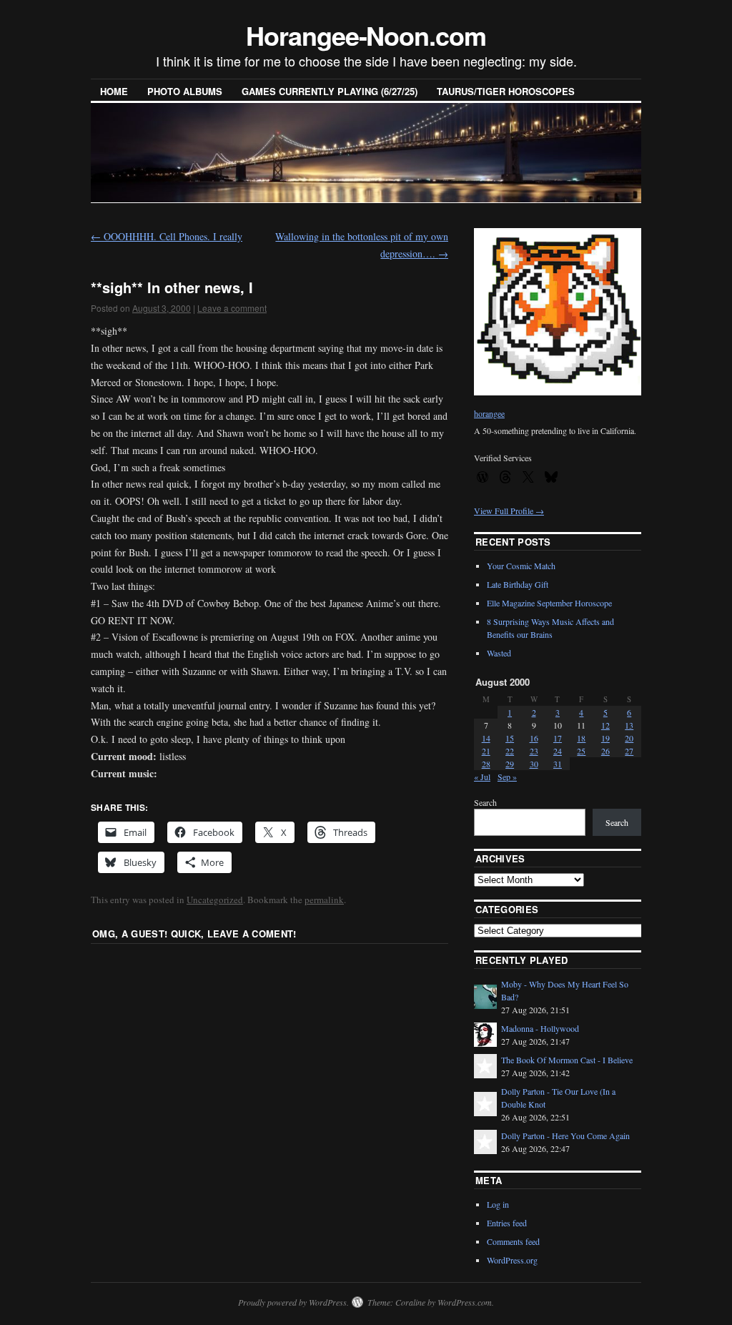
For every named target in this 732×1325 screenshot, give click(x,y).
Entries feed (507, 1222)
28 (486, 763)
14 (486, 738)
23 (534, 751)
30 (534, 763)
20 (629, 738)
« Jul (482, 776)
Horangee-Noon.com (366, 35)
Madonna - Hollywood (540, 1028)
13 (629, 725)
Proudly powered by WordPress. (293, 1302)
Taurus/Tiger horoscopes (506, 91)
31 (557, 763)
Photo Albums (184, 91)
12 (605, 725)
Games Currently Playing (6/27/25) (329, 91)
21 (486, 751)
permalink (324, 899)
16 (534, 738)
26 (605, 751)
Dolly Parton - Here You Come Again (565, 1135)
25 (581, 751)
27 (629, 751)
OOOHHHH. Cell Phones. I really (166, 236)
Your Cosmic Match (521, 565)
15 (509, 738)
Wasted (499, 653)
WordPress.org (512, 1260)
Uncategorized (215, 899)
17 (557, 738)
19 (605, 738)
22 (509, 751)
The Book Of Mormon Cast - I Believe (567, 1059)
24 (557, 751)
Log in (498, 1204)
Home (114, 91)
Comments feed (513, 1241)
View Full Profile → (509, 510)
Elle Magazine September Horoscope (549, 603)
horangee (489, 413)
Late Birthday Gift (517, 584)
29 (509, 763)
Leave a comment (232, 308)
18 (581, 738)
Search (485, 802)
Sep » (507, 776)
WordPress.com (464, 1302)
